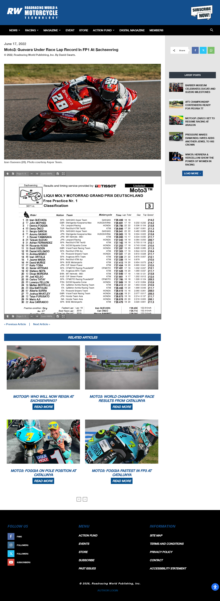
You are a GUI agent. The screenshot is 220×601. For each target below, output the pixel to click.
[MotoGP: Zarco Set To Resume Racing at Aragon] (176, 120)
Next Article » (41, 324)
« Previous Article (15, 324)
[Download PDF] (57, 174)
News (13, 30)
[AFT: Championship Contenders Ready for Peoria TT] (176, 103)
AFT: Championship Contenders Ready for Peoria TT (198, 105)
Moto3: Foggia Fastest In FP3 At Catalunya (122, 472)
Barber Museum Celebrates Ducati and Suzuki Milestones (200, 88)
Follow (66, 545)
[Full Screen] (63, 174)
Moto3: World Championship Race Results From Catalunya (122, 398)
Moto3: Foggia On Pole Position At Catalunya (43, 472)
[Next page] (13, 174)
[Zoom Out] (31, 174)
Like (68, 536)
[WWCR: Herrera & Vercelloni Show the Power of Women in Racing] (176, 156)
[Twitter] (203, 50)
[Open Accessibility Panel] (215, 587)
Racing (30, 30)
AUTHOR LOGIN (107, 590)
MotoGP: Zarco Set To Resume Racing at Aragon (200, 121)
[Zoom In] (37, 174)
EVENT (70, 30)
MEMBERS (156, 30)
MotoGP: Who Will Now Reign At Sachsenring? (43, 398)
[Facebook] (195, 50)
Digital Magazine (132, 30)
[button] (211, 30)
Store (83, 30)
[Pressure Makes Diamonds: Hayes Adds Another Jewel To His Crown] (176, 136)
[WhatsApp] (211, 50)
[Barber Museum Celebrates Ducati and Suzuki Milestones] (176, 87)
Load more (191, 173)
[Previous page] (7, 174)
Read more (43, 407)
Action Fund (102, 30)
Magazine (50, 30)
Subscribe (64, 562)
